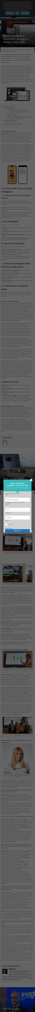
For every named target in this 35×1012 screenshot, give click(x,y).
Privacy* (7, 520)
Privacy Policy (8, 528)
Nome (6, 504)
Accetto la (10, 524)
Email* (7, 494)
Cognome (7, 512)
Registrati (17, 531)
